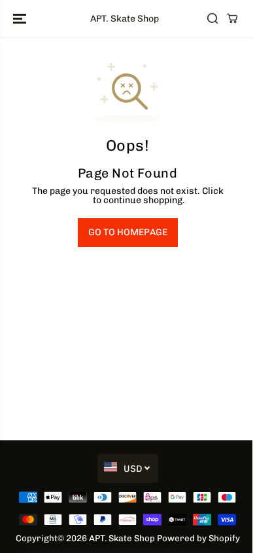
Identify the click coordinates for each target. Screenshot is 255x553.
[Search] (212, 18)
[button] (21, 18)
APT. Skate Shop (122, 538)
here (81, 200)
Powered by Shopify (198, 538)
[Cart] (232, 18)
